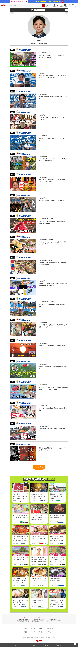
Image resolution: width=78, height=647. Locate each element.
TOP (66, 12)
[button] (51, 5)
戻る (12, 12)
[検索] (43, 5)
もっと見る (39, 467)
